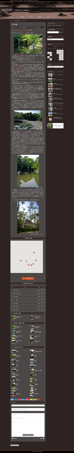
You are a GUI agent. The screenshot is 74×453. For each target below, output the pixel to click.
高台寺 (17, 389)
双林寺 (35, 356)
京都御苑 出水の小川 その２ (57, 98)
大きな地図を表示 (28, 278)
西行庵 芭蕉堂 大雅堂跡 (38, 370)
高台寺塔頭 (36, 384)
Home (11, 20)
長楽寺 (17, 384)
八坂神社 (18, 55)
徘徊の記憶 (40, 451)
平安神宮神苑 (18, 332)
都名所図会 (31, 58)
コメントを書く (37, 27)
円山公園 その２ (37, 317)
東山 (20, 20)
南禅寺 (41, 438)
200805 (14, 20)
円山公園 (17, 317)
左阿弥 (17, 365)
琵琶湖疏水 (22, 138)
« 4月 (48, 60)
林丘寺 (54, 78)
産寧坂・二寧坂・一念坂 (38, 332)
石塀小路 (36, 389)
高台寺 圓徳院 (18, 394)
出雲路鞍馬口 (55, 83)
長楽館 (17, 351)
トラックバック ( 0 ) (20, 405)
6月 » (50, 60)
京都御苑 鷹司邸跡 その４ (57, 117)
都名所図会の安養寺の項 (17, 67)
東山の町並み (36, 341)
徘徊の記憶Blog (18, 20)
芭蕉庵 (17, 370)
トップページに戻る (15, 445)
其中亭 (35, 375)
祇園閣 (35, 365)
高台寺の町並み (37, 393)
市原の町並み (55, 112)
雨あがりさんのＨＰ (28, 79)
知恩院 (17, 341)
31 (62, 59)
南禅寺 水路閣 (37, 327)
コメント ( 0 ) (36, 405)
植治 (21, 132)
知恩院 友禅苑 (18, 356)
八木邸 (54, 93)
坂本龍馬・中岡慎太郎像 (38, 351)
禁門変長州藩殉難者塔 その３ (57, 88)
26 (50, 59)
